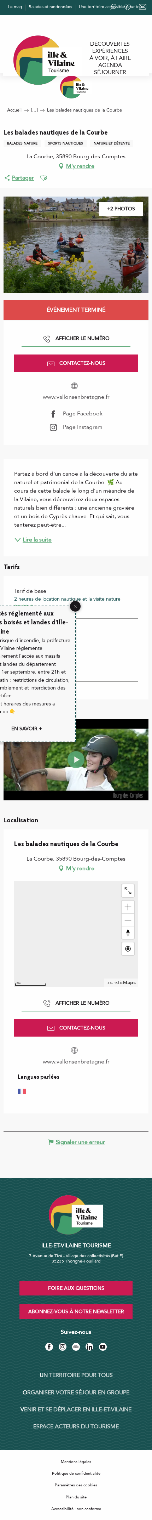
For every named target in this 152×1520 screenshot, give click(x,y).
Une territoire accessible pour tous (111, 7)
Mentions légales (76, 1461)
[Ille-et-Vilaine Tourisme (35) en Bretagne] (76, 87)
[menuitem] (110, 44)
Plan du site (76, 1497)
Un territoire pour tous (76, 1375)
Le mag (15, 7)
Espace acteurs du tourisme (76, 1426)
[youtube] (76, 759)
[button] (43, 177)
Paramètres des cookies (76, 1485)
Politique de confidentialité (76, 1473)
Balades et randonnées (50, 7)
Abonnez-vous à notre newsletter (76, 1311)
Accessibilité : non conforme (76, 1509)
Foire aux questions (76, 1288)
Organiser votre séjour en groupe (76, 1392)
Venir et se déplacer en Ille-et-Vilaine (76, 1409)
